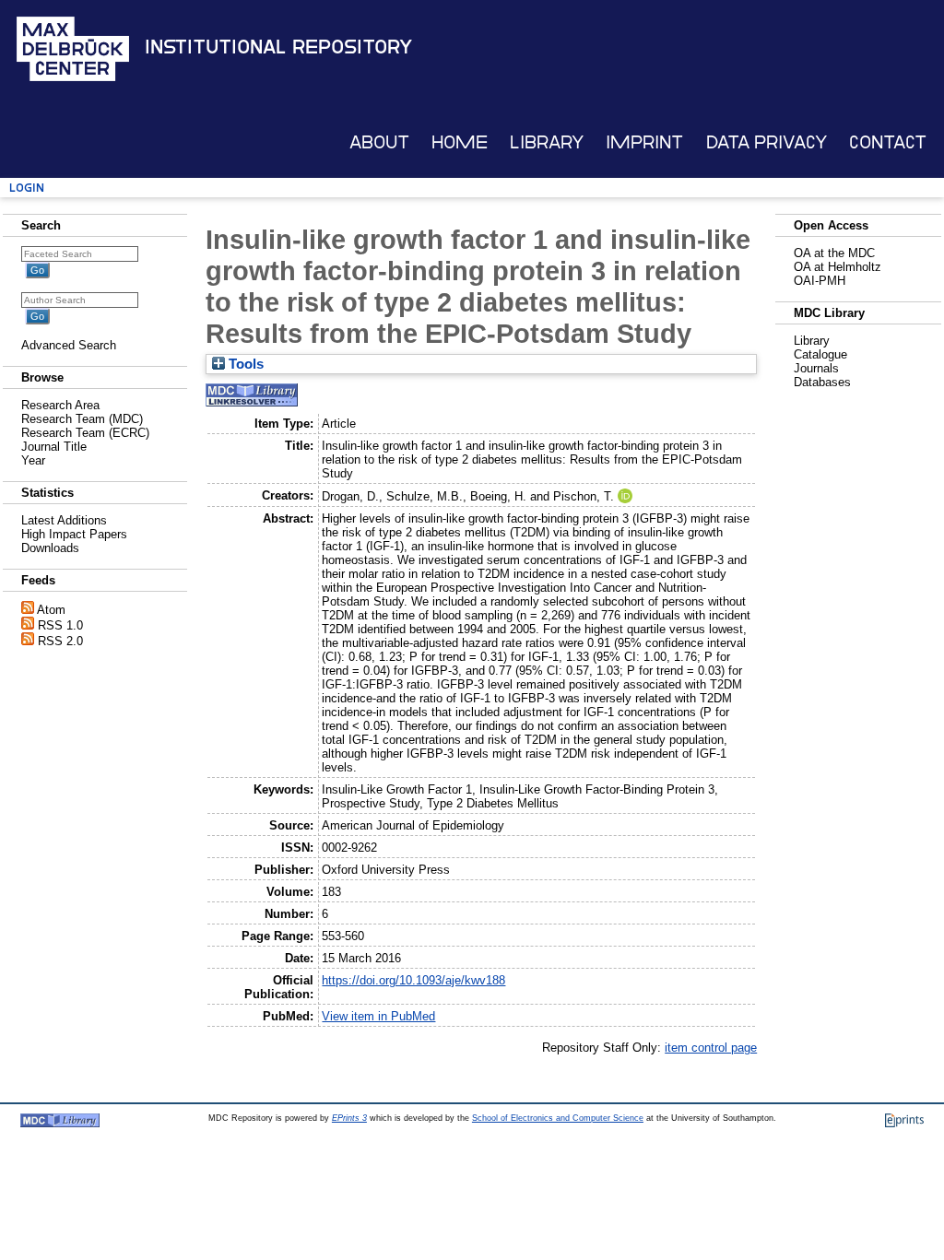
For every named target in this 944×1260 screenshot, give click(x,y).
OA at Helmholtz (837, 267)
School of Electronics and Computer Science (557, 1118)
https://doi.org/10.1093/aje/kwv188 (413, 980)
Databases (822, 382)
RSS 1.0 (60, 625)
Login (26, 188)
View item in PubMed (378, 1016)
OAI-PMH (819, 281)
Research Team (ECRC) (85, 433)
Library (547, 142)
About (379, 142)
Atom (51, 610)
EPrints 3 (349, 1118)
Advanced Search (68, 345)
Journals (816, 368)
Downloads (50, 548)
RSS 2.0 (60, 641)
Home (459, 142)
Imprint (644, 142)
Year (33, 460)
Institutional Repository (278, 47)
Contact (887, 142)
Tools (244, 364)
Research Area (60, 405)
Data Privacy (766, 142)
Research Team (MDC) (82, 419)
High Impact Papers (74, 534)
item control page (711, 1047)
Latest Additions (64, 520)
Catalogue (820, 354)
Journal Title (54, 446)
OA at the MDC (834, 253)
